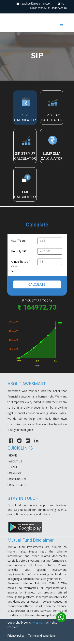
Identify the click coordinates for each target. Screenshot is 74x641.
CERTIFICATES (17, 485)
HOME (12, 455)
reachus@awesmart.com (35, 3)
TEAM (12, 467)
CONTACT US (17, 479)
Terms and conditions (41, 635)
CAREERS (14, 473)
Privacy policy (15, 635)
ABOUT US (15, 461)
